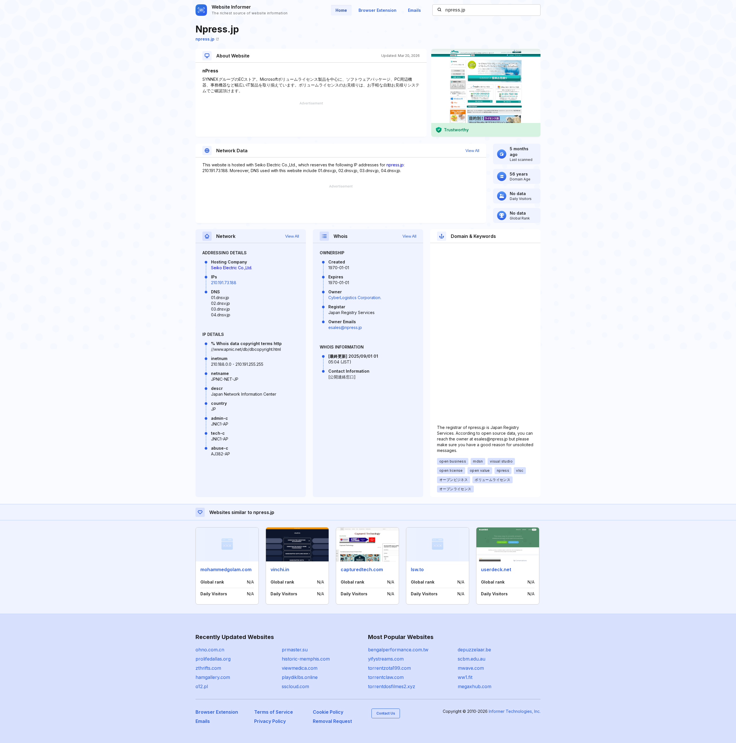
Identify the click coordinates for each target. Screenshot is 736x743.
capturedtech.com (362, 569)
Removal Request (332, 721)
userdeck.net (496, 569)
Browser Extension (377, 10)
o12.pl (201, 686)
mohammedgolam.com (226, 569)
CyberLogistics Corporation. (354, 297)
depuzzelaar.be (474, 649)
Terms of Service (273, 712)
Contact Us (385, 713)
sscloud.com (295, 686)
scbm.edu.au (471, 659)
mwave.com (471, 668)
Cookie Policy (328, 712)
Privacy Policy (270, 721)
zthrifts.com (208, 668)
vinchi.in (280, 569)
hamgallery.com (212, 677)
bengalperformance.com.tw (398, 649)
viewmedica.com (299, 668)
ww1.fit (465, 677)
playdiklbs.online (300, 677)
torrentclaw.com (386, 677)
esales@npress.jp (345, 327)
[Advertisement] (311, 119)
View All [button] (472, 150)
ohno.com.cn (209, 649)
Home (341, 10)
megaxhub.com (474, 686)
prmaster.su (295, 649)
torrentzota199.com (389, 668)
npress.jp (204, 38)
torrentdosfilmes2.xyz (391, 686)
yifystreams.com (386, 659)
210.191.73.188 (223, 282)
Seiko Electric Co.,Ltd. (231, 267)
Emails (414, 10)
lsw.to (417, 569)
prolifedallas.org (213, 659)
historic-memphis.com (306, 659)
